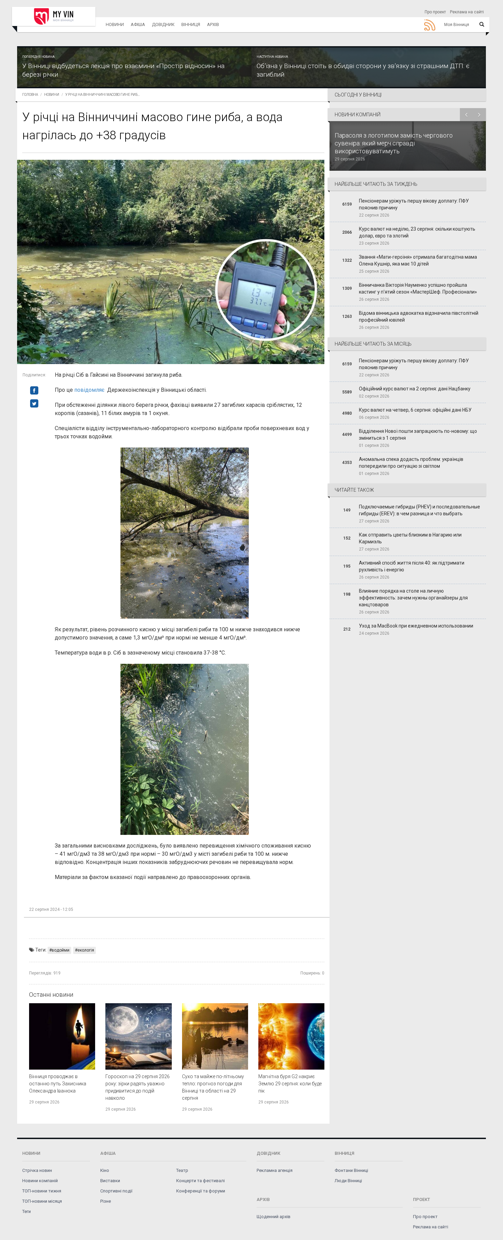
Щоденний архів (274, 1216)
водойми (60, 950)
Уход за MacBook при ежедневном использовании (416, 626)
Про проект (435, 12)
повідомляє (89, 390)
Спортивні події (116, 1190)
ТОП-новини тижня (41, 1190)
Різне (105, 1201)
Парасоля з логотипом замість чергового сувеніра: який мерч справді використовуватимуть (394, 143)
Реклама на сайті (467, 12)
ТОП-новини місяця (42, 1201)
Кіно (104, 1170)
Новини (115, 24)
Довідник (163, 24)
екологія (85, 950)
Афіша (138, 24)
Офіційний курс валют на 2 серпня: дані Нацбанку (414, 388)
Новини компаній (40, 1180)
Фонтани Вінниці (351, 1170)
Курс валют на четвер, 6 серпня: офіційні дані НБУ (415, 410)
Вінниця (190, 24)
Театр (182, 1170)
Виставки (110, 1180)
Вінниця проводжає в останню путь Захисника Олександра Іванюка (57, 1084)
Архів (213, 24)
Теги (26, 1211)
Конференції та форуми (200, 1190)
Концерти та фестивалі (200, 1180)
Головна (30, 94)
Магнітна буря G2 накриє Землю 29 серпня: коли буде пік (290, 1084)
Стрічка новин (37, 1170)
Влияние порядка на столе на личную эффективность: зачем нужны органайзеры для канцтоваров (413, 597)
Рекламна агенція (275, 1170)
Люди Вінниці (348, 1180)
